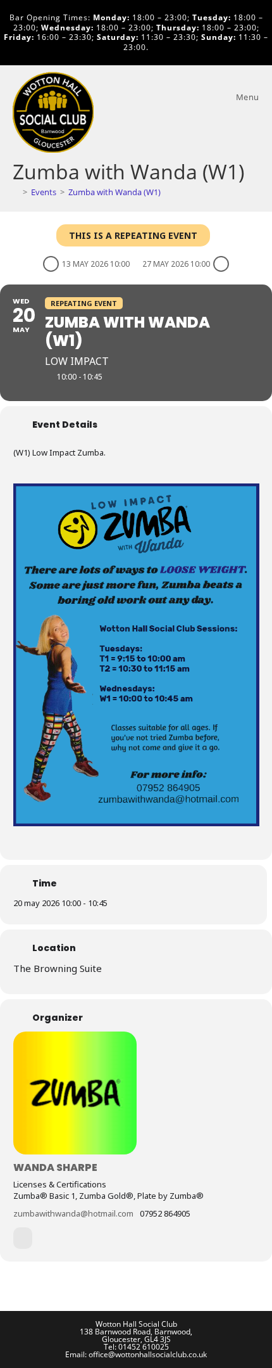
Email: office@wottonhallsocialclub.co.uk (136, 1354)
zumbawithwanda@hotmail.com (73, 1213)
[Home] (16, 192)
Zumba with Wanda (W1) (114, 192)
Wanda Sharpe (55, 1167)
